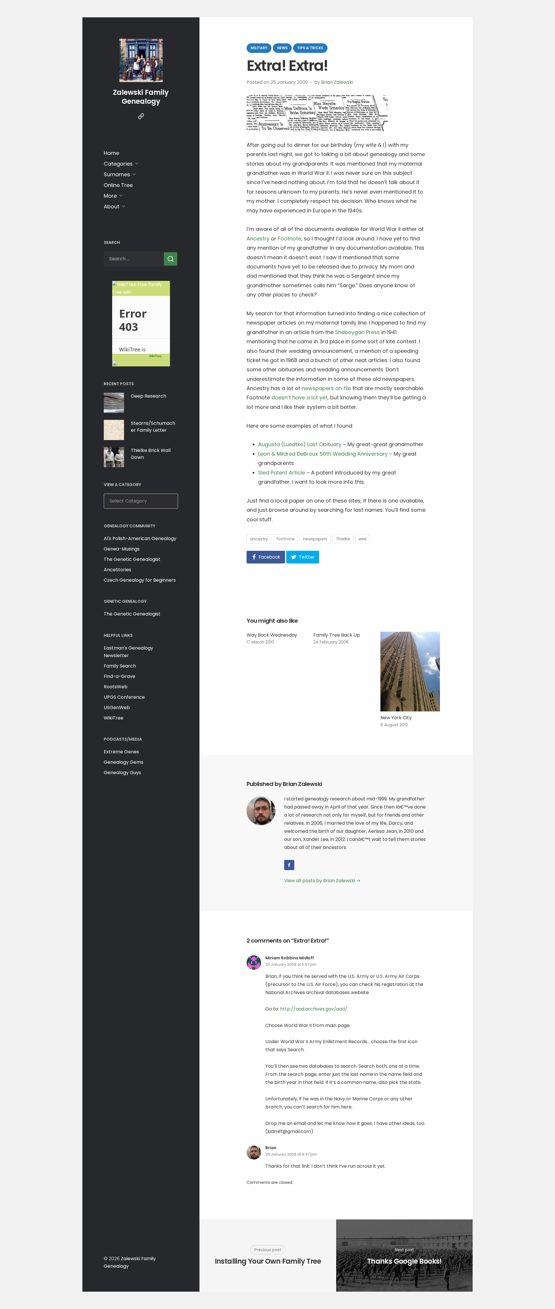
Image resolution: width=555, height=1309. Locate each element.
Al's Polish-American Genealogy (140, 538)
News (282, 47)
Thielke (343, 539)
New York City (396, 717)
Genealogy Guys (122, 772)
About (111, 206)
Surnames (117, 174)
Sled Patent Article (281, 472)
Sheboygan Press (357, 332)
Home (111, 153)
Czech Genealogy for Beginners (140, 580)
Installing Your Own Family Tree (268, 1261)
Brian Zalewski (337, 82)
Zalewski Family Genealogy (141, 97)
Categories (118, 163)
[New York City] (410, 671)
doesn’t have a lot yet (299, 397)
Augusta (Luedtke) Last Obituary (299, 444)
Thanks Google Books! (404, 1261)
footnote (285, 539)
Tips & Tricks (310, 47)
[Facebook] (289, 865)
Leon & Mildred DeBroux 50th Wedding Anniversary (323, 453)
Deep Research (148, 396)
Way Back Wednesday (272, 635)
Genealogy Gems (123, 762)
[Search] (170, 259)
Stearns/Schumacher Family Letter (153, 426)
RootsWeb (115, 686)
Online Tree (118, 185)
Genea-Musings (122, 549)
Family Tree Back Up (336, 635)
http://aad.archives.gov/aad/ (313, 1009)
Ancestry (258, 238)
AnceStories (117, 569)
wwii (362, 539)
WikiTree (155, 356)
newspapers (315, 539)
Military (259, 47)
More (110, 195)
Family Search (120, 666)
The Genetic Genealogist (132, 559)
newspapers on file (326, 388)
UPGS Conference (124, 697)
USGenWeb (117, 707)
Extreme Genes (121, 751)
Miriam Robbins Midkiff (289, 958)
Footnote (289, 238)
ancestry (259, 539)
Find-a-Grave (119, 676)
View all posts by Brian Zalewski (322, 880)
